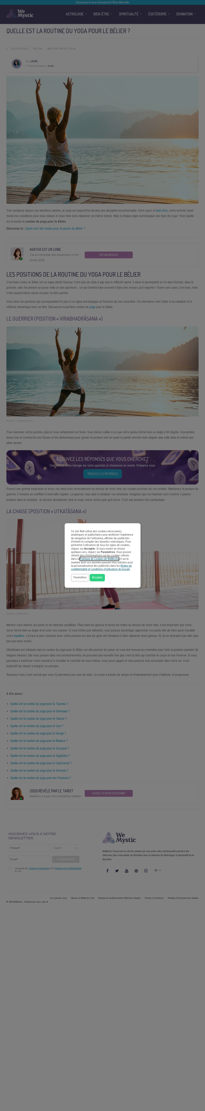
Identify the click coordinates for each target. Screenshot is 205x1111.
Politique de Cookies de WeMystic (99, 559)
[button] (80, 577)
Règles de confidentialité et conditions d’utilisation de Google (101, 567)
